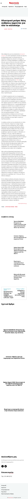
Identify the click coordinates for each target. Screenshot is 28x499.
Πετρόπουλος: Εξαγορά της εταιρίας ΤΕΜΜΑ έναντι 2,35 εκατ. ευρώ (8, 294)
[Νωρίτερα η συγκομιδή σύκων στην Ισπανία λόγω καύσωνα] (7, 264)
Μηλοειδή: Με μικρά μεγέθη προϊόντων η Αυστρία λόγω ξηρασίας (19, 277)
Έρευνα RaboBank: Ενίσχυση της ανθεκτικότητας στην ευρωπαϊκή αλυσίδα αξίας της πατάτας (20, 224)
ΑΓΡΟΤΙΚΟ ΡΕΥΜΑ (9, 206)
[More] (9, 32)
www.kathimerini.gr (22, 203)
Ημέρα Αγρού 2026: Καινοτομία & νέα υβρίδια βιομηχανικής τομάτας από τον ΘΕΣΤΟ (20, 250)
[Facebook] (2, 32)
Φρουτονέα (10, 497)
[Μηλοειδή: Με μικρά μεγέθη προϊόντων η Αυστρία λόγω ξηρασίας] (7, 277)
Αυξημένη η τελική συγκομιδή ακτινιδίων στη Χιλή (19, 293)
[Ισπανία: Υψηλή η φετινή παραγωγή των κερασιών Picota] (7, 237)
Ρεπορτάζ (10, 29)
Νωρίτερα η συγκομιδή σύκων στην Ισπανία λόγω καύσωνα (19, 264)
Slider (5, 29)
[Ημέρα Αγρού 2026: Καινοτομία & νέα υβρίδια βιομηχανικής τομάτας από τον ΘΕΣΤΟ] (7, 251)
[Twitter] (5, 32)
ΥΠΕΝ (17, 80)
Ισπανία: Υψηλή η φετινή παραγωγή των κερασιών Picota (20, 237)
